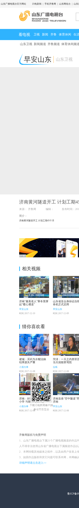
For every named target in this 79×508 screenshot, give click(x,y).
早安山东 (23, 309)
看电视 (24, 34)
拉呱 (55, 367)
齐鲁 (53, 34)
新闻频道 (40, 44)
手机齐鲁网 (50, 3)
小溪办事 (23, 367)
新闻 (45, 34)
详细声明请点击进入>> (32, 462)
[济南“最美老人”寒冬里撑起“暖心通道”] (34, 287)
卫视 (37, 34)
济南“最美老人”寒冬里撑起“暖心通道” (33, 303)
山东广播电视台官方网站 (13, 3)
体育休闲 (65, 34)
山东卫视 (26, 44)
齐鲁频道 (54, 44)
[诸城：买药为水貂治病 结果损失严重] (34, 345)
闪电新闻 (36, 3)
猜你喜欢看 (33, 326)
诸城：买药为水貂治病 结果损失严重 (32, 361)
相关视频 (31, 268)
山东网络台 (65, 3)
